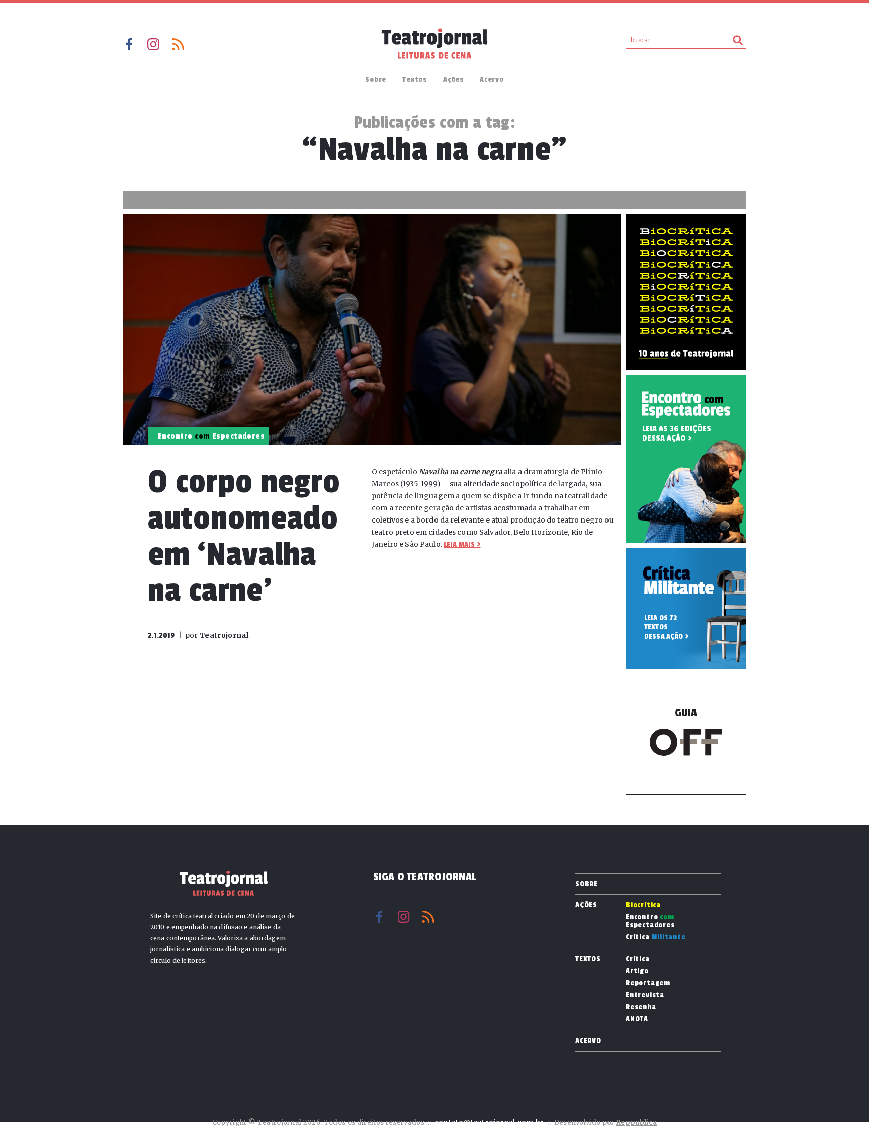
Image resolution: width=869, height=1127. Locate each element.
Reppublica (636, 1122)
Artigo (637, 971)
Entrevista (645, 995)
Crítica (656, 937)
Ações (453, 79)
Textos (414, 79)
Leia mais (459, 544)
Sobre (375, 79)
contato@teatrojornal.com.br (489, 1122)
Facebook (129, 44)
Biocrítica (643, 905)
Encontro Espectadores (650, 921)
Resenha (641, 1007)
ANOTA (637, 1019)
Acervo (492, 79)
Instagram (153, 44)
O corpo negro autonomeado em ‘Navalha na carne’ (244, 536)
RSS (178, 44)
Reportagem (648, 983)
